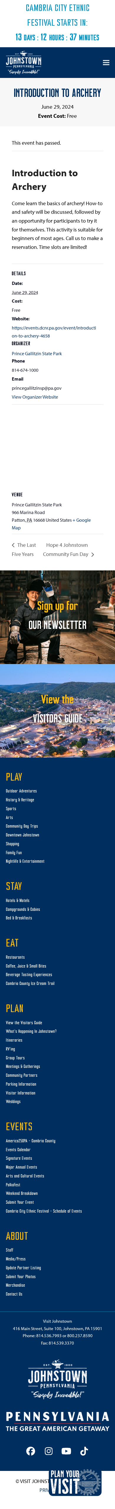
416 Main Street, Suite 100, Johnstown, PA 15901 (57, 1328)
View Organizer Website (35, 397)
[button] (106, 62)
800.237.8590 (80, 1335)
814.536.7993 (49, 1335)
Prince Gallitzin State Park (37, 353)
